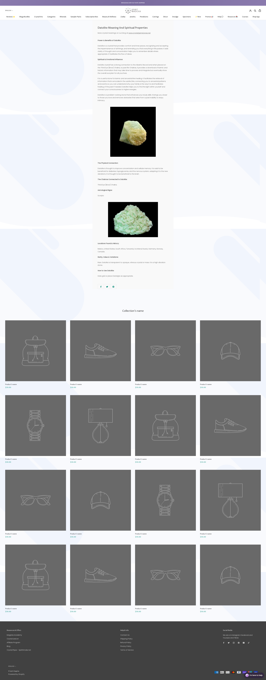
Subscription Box (92, 17)
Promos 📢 (209, 17)
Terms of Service (127, 650)
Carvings (155, 17)
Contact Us (124, 635)
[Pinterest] (239, 642)
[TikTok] (248, 642)
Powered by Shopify (16, 674)
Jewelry (132, 17)
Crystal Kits (38, 17)
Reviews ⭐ (10, 17)
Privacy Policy (125, 646)
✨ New (198, 17)
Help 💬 (220, 17)
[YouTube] (243, 642)
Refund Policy (125, 642)
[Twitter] (229, 642)
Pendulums (144, 17)
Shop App (256, 17)
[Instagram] (234, 642)
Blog (8, 646)
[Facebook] (224, 642)
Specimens (187, 17)
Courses (245, 17)
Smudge (175, 17)
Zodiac (123, 17)
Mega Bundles (24, 17)
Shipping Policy (126, 639)
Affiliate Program (13, 642)
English (8, 10)
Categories (51, 17)
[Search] (255, 10)
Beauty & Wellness (109, 17)
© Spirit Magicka (13, 671)
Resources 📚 (233, 17)
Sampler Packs (76, 17)
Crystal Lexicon (13, 639)
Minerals (63, 17)
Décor (165, 17)
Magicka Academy (14, 635)
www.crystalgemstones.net (140, 33)
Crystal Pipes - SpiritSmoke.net (19, 650)
